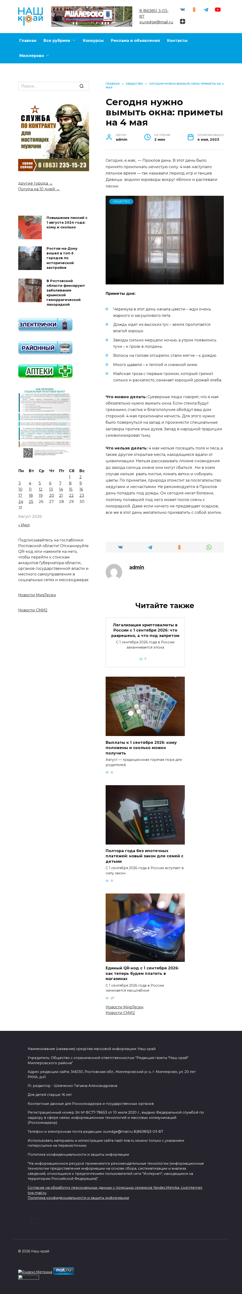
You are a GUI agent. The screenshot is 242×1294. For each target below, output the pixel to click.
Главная (27, 40)
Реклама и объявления (135, 40)
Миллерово (31, 55)
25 (31, 501)
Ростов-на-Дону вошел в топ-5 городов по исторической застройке (62, 258)
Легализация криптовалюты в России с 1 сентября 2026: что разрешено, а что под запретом (145, 630)
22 (71, 495)
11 (30, 489)
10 (20, 489)
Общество (121, 201)
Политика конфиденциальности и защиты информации (78, 1198)
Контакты (177, 40)
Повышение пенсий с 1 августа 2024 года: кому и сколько (67, 223)
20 (51, 495)
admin (136, 567)
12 (41, 489)
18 (31, 495)
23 (81, 495)
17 (20, 495)
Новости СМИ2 (120, 1013)
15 (71, 489)
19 (41, 495)
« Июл (24, 525)
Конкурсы (93, 40)
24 (20, 501)
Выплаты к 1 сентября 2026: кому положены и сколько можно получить (141, 747)
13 (51, 489)
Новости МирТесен (124, 1007)
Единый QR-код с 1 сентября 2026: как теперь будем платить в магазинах (142, 973)
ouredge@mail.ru (156, 22)
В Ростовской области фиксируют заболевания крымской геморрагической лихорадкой (66, 293)
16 (81, 489)
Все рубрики (56, 40)
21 (61, 495)
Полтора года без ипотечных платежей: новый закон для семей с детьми (144, 856)
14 (61, 489)
